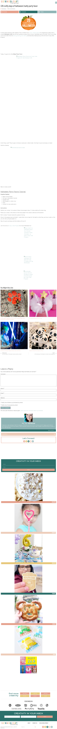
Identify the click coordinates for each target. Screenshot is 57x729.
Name (2, 388)
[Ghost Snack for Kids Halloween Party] (28, 234)
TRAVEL (53, 593)
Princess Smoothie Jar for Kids (35, 318)
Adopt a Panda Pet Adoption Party (36, 350)
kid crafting (24, 35)
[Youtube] (31, 441)
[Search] (54, 434)
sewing (15, 35)
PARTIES (54, 563)
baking (19, 35)
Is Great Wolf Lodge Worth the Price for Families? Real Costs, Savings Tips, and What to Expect (13, 319)
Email (2, 393)
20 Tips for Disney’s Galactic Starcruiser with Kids (11, 350)
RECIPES (54, 502)
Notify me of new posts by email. (10, 405)
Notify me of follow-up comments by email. (12, 402)
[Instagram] (26, 441)
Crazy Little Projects (34, 32)
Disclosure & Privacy (43, 723)
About (29, 723)
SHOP (54, 654)
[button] (56, 3)
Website (3, 397)
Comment (3, 374)
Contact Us (35, 723)
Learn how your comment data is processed (32, 410)
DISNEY (54, 624)
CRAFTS (53, 532)
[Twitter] (33, 441)
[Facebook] (28, 441)
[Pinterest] (24, 441)
